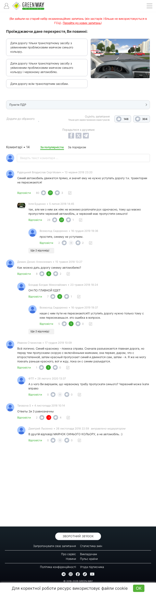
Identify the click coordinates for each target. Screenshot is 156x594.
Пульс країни (89, 558)
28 (48, 219)
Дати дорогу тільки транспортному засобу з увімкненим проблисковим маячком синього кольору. (41, 47)
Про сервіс (68, 554)
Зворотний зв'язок (78, 536)
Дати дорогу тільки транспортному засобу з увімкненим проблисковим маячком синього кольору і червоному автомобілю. (41, 68)
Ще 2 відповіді (39, 250)
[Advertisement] (78, 485)
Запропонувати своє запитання (54, 545)
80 (37, 192)
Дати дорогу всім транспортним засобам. (39, 83)
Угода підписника (92, 566)
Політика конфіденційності (58, 566)
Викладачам (88, 554)
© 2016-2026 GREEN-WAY (78, 581)
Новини (71, 558)
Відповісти (24, 192)
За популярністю (52, 147)
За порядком (77, 147)
